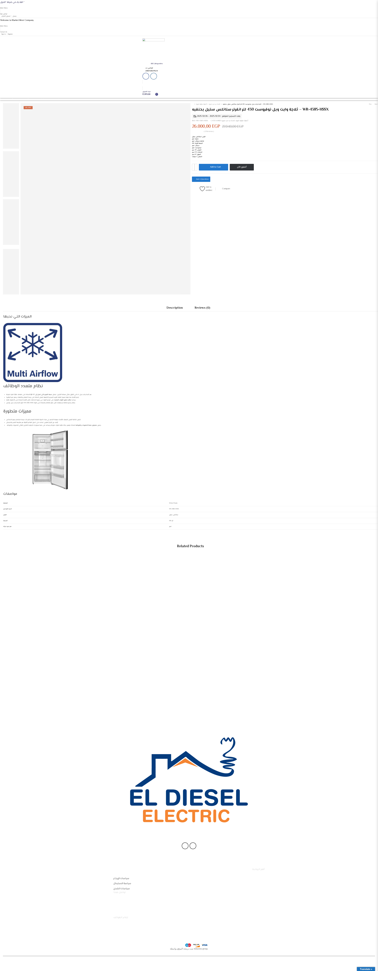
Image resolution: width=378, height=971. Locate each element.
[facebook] (145, 76)
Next (376, 104)
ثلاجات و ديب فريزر (214, 104)
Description (175, 308)
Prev (370, 104)
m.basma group (201, 949)
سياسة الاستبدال (122, 883)
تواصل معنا (3, 14)
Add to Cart (215, 167)
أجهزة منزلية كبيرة (7, 99)
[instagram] (153, 76)
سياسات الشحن (121, 888)
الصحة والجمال (77, 99)
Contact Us (3, 32)
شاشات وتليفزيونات (37, 99)
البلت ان (66, 99)
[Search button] (181, 64)
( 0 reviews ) (209, 132)
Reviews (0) (202, 308)
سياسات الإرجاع (121, 878)
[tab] (174, 308)
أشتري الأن (242, 167)
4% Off (28, 107)
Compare (226, 188)
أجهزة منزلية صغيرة (22, 99)
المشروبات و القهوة (54, 99)
